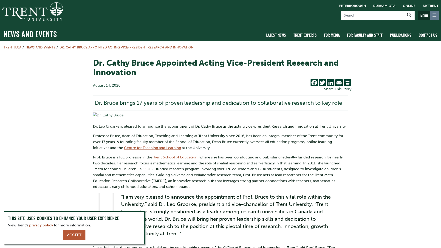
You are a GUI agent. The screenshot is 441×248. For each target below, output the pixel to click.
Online (409, 5)
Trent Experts (305, 35)
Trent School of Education (175, 157)
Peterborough (352, 5)
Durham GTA (384, 5)
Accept (74, 235)
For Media (332, 35)
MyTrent (431, 5)
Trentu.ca (12, 47)
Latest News (276, 35)
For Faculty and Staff (365, 35)
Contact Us (428, 35)
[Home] (32, 11)
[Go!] (409, 15)
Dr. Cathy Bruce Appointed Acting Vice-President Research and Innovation (126, 47)
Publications (400, 35)
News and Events (30, 33)
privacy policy (41, 225)
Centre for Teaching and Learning (152, 148)
